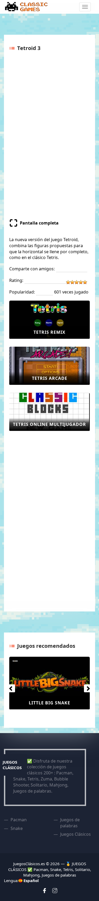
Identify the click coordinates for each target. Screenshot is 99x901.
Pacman (19, 820)
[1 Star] (68, 282)
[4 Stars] (81, 282)
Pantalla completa (39, 223)
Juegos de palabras (70, 823)
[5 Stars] (85, 282)
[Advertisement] (30, 518)
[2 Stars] (72, 282)
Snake (17, 828)
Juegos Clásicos (75, 834)
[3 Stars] (76, 282)
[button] (9, 687)
